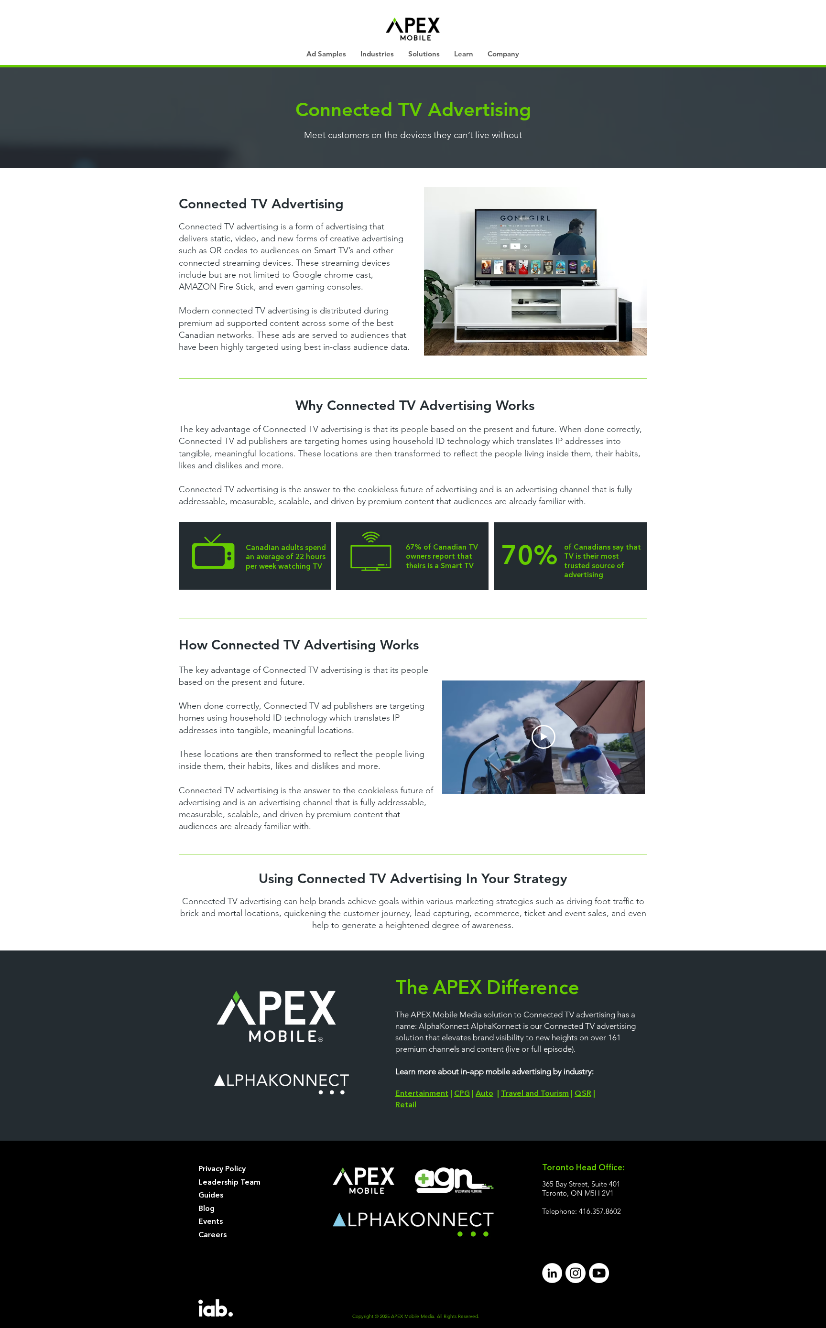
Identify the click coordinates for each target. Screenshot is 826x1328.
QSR (583, 1094)
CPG (462, 1094)
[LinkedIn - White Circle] (552, 1273)
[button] (377, 54)
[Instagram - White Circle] (575, 1273)
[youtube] (599, 1273)
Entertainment (421, 1094)
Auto (484, 1094)
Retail (405, 1105)
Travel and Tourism (535, 1094)
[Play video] (543, 737)
